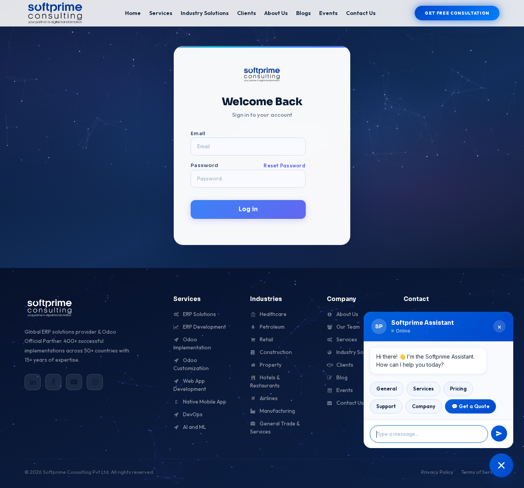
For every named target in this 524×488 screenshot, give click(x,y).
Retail (266, 339)
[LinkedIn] (33, 382)
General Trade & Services (275, 427)
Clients (246, 13)
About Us (276, 13)
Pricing (458, 388)
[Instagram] (95, 382)
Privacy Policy (437, 472)
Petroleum (272, 326)
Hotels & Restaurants (265, 381)
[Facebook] (53, 382)
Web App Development (189, 384)
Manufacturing (277, 410)
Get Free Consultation (457, 13)
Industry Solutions (205, 13)
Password (248, 165)
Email (198, 133)
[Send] (499, 433)
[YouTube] (74, 382)
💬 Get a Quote (470, 406)
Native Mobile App (204, 401)
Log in (248, 209)
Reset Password (284, 165)
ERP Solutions (199, 314)
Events (328, 13)
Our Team (347, 326)
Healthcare (273, 314)
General (386, 388)
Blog (341, 377)
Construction (275, 352)
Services (160, 13)
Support (386, 406)
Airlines (268, 398)
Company (423, 406)
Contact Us (361, 13)
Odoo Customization (191, 364)
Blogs (303, 13)
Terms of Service (480, 472)
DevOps (192, 414)
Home (133, 13)
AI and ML (194, 426)
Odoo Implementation (192, 343)
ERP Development (204, 326)
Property (270, 364)
